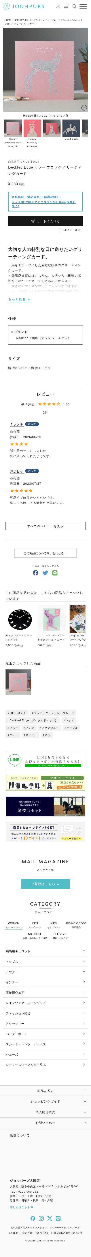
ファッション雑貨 (18, 1013)
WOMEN (13, 925)
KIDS (54, 925)
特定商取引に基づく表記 (36, 1233)
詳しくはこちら (20, 1207)
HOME (8, 20)
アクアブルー (50, 727)
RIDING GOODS (76, 925)
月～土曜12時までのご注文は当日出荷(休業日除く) (44, 204)
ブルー (13, 727)
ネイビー (31, 735)
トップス (12, 961)
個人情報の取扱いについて (68, 1233)
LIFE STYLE (20, 20)
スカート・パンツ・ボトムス (26, 1044)
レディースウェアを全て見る (26, 1065)
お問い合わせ (45, 1123)
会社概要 (13, 1233)
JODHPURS (35, 1240)
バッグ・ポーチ (16, 1034)
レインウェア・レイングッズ (26, 1003)
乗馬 (47, 735)
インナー (12, 982)
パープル (72, 727)
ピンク (30, 727)
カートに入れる (48, 221)
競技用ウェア (15, 992)
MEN (34, 925)
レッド (69, 720)
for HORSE (35, 935)
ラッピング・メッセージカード (44, 20)
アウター (12, 972)
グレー (13, 735)
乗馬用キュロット (18, 951)
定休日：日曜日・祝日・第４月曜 (31, 1200)
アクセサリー (15, 1023)
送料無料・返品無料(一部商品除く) (36, 197)
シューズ (12, 1054)
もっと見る (17, 299)
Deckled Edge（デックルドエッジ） (33, 720)
